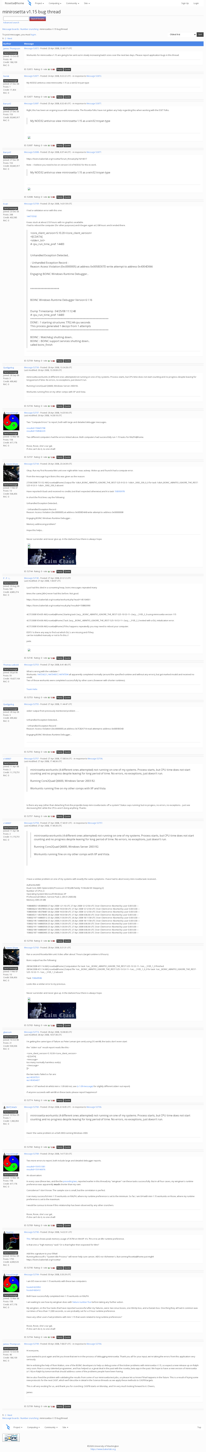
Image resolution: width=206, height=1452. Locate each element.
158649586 (37, 978)
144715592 (32, 216)
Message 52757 (31, 758)
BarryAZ (7, 103)
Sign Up (185, 3)
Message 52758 (31, 823)
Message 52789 (31, 1153)
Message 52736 (31, 367)
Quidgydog (8, 367)
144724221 (42, 674)
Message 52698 (31, 152)
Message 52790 (31, 1232)
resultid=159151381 (36, 1166)
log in (33, 34)
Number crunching (29, 29)
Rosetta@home (14, 3)
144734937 (53, 674)
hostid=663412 (34, 1290)
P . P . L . (7, 578)
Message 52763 (31, 947)
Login (196, 3)
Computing (54, 3)
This (29, 1238)
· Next (9, 38)
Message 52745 (31, 578)
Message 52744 (31, 463)
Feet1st (9, 1232)
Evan (5, 203)
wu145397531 (33, 1077)
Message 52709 (31, 203)
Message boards (10, 29)
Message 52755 (31, 704)
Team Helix (32, 689)
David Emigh (12, 412)
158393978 (119, 491)
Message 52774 (31, 1032)
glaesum (7, 1032)
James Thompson (11, 48)
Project (38, 3)
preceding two (70, 1181)
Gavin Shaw (12, 463)
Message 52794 (31, 1274)
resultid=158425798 (36, 428)
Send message (10, 53)
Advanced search (11, 22)
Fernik (6, 76)
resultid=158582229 (36, 431)
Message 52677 (31, 76)
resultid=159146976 (36, 1169)
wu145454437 (33, 1080)
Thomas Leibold (11, 664)
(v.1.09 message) (85, 1086)
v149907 (7, 758)
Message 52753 (31, 664)
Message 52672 (31, 48)
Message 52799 (31, 1343)
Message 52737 (31, 412)
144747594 (63, 674)
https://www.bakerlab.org (103, 1449)
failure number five (81, 1302)
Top (199, 1427)
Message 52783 (31, 1107)
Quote (67, 69)
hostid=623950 (34, 1287)
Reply (59, 69)
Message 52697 (31, 103)
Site (86, 3)
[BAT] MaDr (11, 1107)
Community (72, 3)
